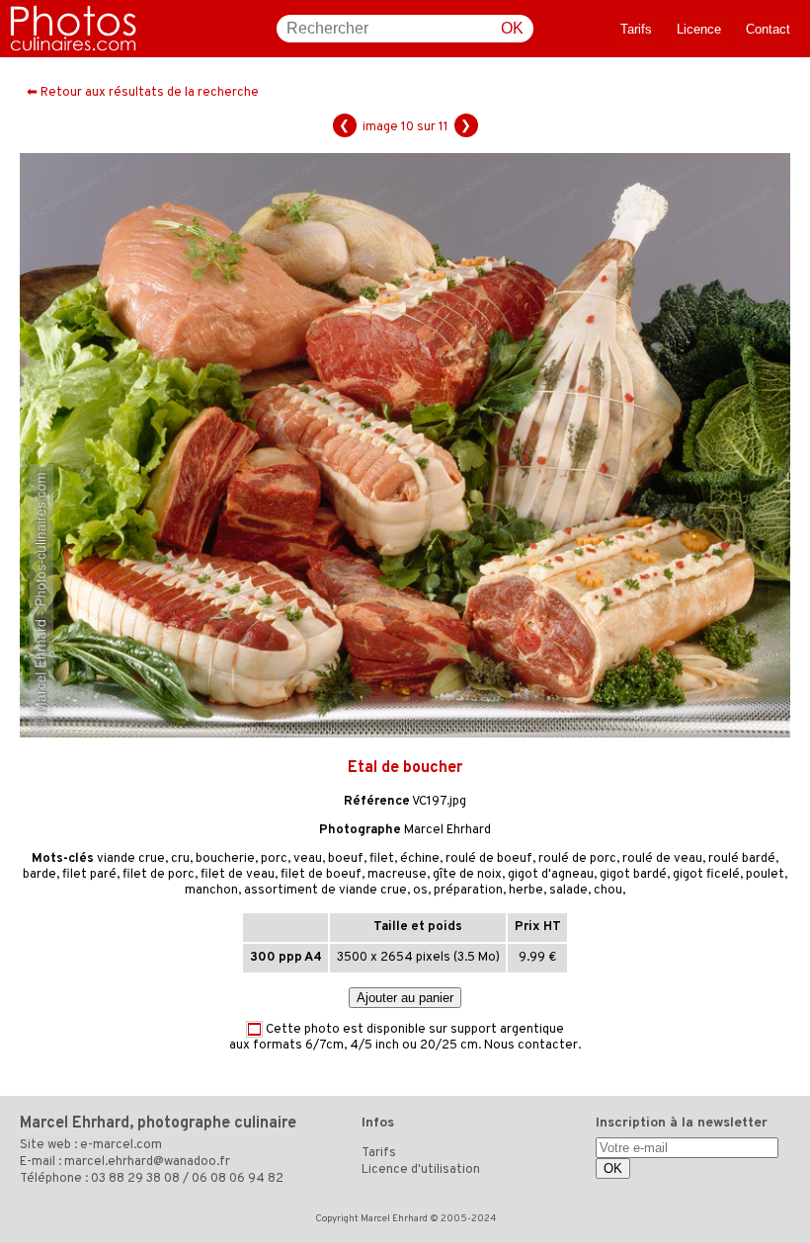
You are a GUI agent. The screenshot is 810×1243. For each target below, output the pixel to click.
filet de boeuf (321, 875)
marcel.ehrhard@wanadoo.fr (147, 1162)
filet (381, 859)
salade (568, 890)
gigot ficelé (706, 875)
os (420, 890)
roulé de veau (662, 859)
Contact (768, 29)
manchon (211, 890)
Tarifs (636, 29)
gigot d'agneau (551, 875)
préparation (468, 890)
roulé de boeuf (489, 859)
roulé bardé (741, 859)
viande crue (131, 859)
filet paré (89, 875)
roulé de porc (577, 859)
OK (512, 28)
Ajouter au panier (405, 997)
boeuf (346, 859)
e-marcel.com (121, 1145)
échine (420, 859)
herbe (526, 890)
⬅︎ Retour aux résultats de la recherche (143, 93)
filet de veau (238, 875)
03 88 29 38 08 (135, 1179)
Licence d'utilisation (421, 1170)
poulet (765, 875)
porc (274, 859)
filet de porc (158, 875)
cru (180, 859)
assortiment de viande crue (325, 890)
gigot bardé (633, 875)
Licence (699, 29)
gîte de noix (467, 875)
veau (307, 859)
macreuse (397, 875)
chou (608, 890)
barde (39, 875)
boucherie (225, 859)
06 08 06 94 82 (238, 1179)
